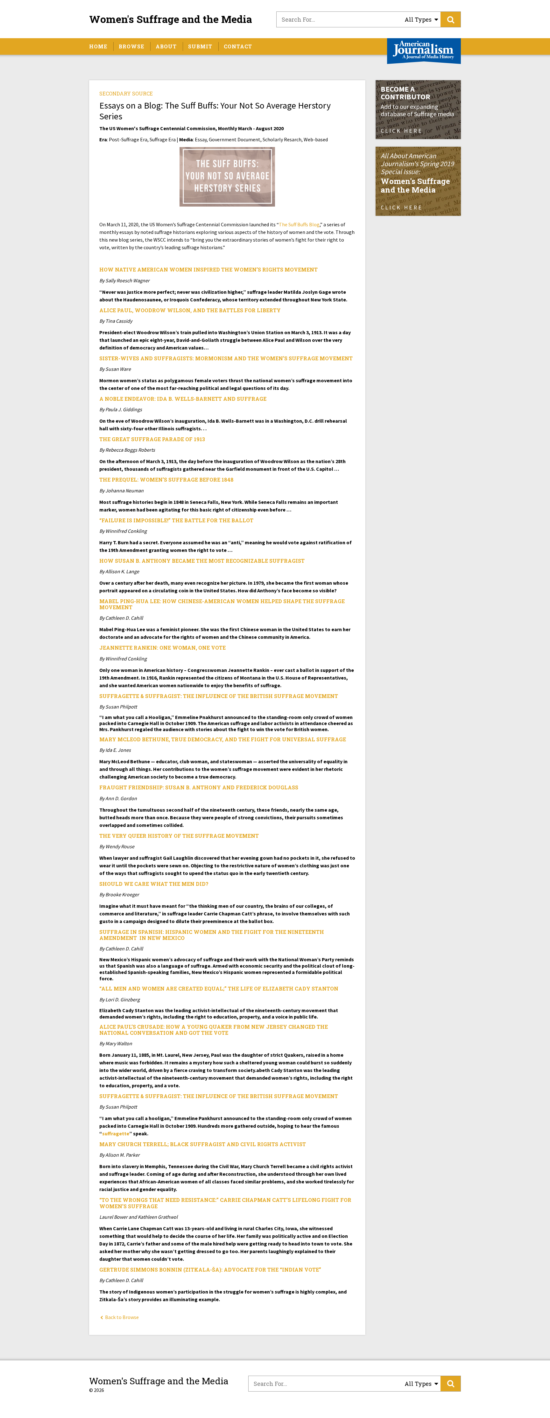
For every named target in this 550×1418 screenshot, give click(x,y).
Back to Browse (121, 1317)
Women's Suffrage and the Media (170, 19)
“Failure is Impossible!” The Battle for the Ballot (176, 520)
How (106, 560)
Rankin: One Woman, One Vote (179, 647)
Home (98, 46)
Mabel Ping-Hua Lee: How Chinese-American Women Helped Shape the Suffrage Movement (222, 604)
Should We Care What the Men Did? (153, 883)
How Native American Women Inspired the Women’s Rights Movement (208, 269)
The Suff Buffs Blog (299, 224)
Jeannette (115, 647)
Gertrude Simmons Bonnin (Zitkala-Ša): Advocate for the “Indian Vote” (210, 1269)
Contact (238, 46)
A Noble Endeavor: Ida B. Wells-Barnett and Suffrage (182, 398)
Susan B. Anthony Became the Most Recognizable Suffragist (209, 560)
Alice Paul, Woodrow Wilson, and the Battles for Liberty (190, 310)
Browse (131, 46)
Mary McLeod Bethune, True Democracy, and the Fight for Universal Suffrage (222, 739)
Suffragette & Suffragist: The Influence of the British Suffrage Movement (218, 696)
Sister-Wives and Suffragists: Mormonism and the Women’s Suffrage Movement (226, 358)
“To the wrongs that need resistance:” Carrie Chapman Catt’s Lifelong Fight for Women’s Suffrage (225, 1202)
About (166, 46)
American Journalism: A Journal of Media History (424, 51)
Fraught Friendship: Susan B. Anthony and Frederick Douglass (198, 787)
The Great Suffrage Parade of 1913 (152, 439)
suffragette (115, 1133)
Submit (200, 46)
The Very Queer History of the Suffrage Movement (179, 835)
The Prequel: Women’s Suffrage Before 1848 (166, 479)
